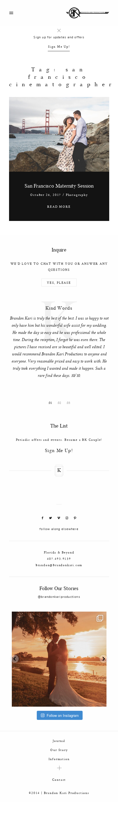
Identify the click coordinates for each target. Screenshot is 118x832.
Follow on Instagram (63, 715)
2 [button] (60, 402)
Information (59, 759)
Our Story (59, 750)
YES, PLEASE (59, 282)
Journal (59, 741)
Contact (59, 779)
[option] (59, 341)
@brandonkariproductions (59, 596)
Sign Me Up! (59, 46)
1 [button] (51, 402)
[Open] (59, 659)
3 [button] (69, 402)
